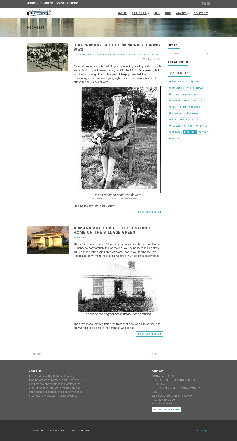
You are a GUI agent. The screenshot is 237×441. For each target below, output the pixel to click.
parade (176, 126)
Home (122, 13)
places (176, 132)
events (200, 101)
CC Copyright (201, 431)
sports (176, 138)
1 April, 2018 (152, 59)
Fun (168, 13)
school (191, 132)
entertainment (180, 101)
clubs (175, 94)
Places (153, 54)
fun (173, 107)
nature (193, 113)
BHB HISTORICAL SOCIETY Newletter (97, 54)
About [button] (181, 13)
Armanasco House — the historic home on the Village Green (112, 230)
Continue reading (149, 212)
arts (196, 82)
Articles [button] (139, 13)
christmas (196, 88)
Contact (200, 13)
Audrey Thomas (127, 54)
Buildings (82, 237)
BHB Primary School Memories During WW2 (117, 47)
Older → (154, 354)
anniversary (179, 82)
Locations (177, 62)
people (202, 126)
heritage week (191, 107)
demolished (192, 94)
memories (177, 113)
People (144, 54)
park (189, 126)
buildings (177, 88)
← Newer (36, 354)
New (157, 13)
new (174, 120)
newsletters (190, 120)
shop (204, 132)
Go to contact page (166, 409)
